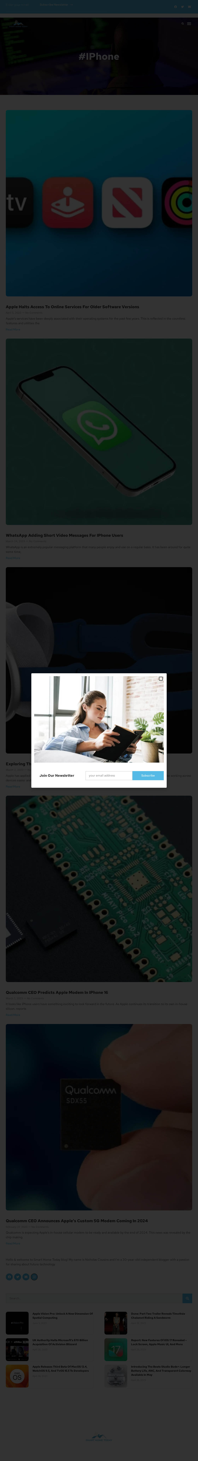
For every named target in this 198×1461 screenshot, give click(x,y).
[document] (99, 730)
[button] (160, 678)
